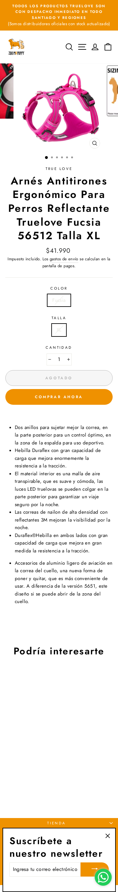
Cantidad (59, 347)
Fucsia (58, 300)
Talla (59, 317)
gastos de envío (64, 259)
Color (58, 288)
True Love (59, 168)
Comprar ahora (59, 397)
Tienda (56, 823)
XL (59, 329)
